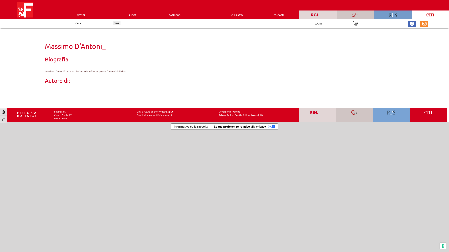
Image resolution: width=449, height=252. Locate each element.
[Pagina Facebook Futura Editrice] (412, 23)
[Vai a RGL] (317, 115)
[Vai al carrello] (355, 23)
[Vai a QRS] (354, 115)
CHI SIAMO (237, 14)
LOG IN (318, 23)
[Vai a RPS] (391, 115)
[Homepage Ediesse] (26, 114)
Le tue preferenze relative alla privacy (240, 126)
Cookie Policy (242, 115)
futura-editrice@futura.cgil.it (158, 111)
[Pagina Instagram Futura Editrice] (424, 23)
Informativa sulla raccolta (191, 126)
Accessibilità (257, 115)
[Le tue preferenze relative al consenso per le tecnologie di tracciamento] (443, 246)
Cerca (116, 22)
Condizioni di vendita (229, 111)
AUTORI (133, 14)
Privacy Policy (226, 115)
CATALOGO (174, 14)
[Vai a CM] (428, 115)
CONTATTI (278, 14)
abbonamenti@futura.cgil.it (158, 115)
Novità (81, 14)
